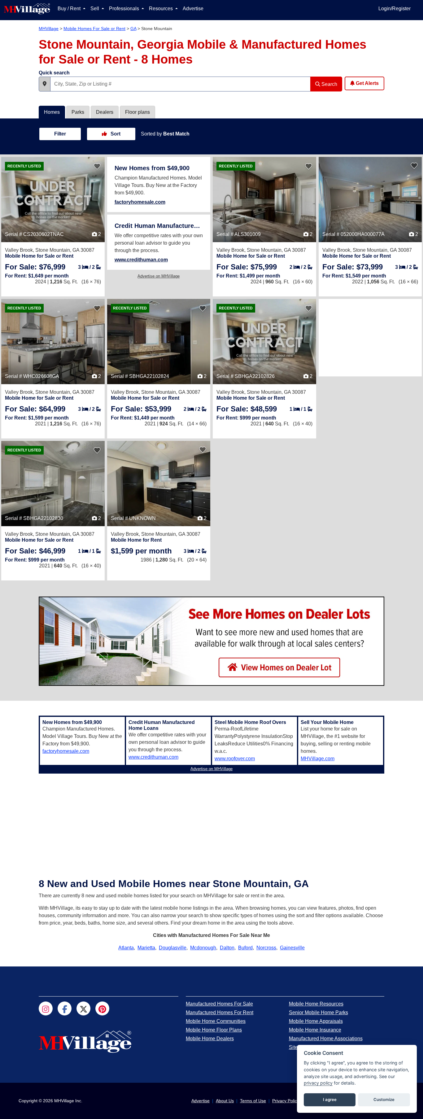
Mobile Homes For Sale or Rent (94, 28)
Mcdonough (203, 947)
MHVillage (49, 28)
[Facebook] (65, 1008)
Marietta (146, 947)
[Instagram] (46, 1008)
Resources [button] (161, 8)
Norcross (266, 947)
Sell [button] (95, 8)
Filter (60, 133)
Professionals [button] (124, 8)
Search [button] (328, 84)
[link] (35, 267)
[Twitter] (83, 1008)
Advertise (193, 8)
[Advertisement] (370, 337)
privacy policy (318, 1083)
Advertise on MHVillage (158, 276)
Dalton (227, 947)
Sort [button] (114, 133)
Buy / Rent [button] (70, 8)
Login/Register (394, 8)
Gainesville (292, 947)
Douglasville (172, 947)
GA (133, 28)
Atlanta (126, 947)
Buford (245, 947)
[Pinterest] (102, 1008)
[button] (44, 84)
